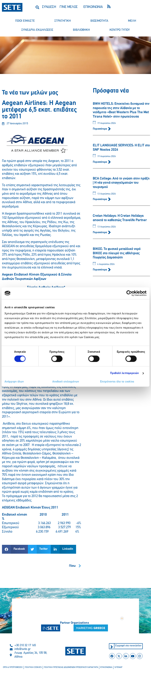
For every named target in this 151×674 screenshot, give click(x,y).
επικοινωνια (106, 667)
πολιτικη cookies (33, 667)
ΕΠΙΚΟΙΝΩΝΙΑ (93, 7)
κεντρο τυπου (120, 30)
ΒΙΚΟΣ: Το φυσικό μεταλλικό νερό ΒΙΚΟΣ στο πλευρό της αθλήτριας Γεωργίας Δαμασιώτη (117, 253)
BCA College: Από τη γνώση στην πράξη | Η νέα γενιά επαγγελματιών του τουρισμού (121, 183)
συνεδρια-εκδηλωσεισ (37, 30)
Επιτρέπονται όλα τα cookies (117, 381)
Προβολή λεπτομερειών (124, 373)
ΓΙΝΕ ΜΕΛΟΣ (69, 7)
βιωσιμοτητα (99, 20)
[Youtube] (133, 656)
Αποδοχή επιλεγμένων (65, 381)
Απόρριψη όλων (14, 381)
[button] (37, 7)
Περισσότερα (100, 128)
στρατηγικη (62, 20)
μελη (132, 20)
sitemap (118, 667)
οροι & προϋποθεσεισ (13, 667)
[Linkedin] (126, 656)
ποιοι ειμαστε (25, 20)
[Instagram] (140, 656)
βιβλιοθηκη (81, 30)
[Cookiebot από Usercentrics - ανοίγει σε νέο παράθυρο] (129, 293)
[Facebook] (112, 656)
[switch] (57, 358)
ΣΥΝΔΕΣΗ (49, 7)
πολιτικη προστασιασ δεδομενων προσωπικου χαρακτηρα (71, 667)
